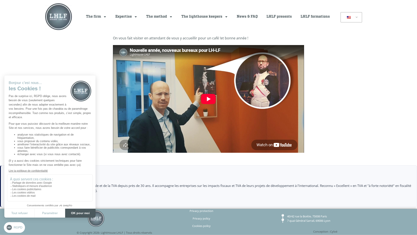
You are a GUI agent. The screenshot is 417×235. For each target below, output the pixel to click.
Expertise (123, 16)
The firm (93, 16)
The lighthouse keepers (201, 16)
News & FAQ (247, 16)
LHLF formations (315, 16)
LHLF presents (279, 16)
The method (156, 16)
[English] (350, 17)
